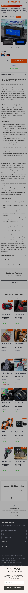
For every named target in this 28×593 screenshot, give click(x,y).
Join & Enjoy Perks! (14, 587)
